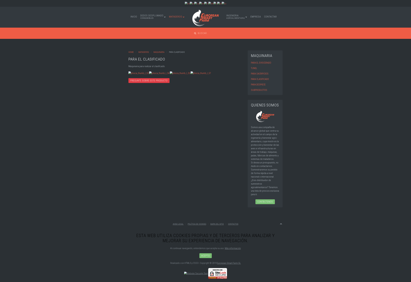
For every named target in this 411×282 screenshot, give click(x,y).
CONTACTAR (270, 16)
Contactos (233, 224)
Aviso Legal (178, 224)
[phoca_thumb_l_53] (138, 73)
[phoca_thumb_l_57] (201, 73)
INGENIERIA (235, 16)
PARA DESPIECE (258, 84)
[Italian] (215, 3)
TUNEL (254, 68)
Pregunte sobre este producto (149, 80)
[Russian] (224, 3)
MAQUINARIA (158, 52)
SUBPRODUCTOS (259, 90)
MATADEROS (175, 16)
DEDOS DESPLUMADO (151, 16)
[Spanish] (187, 3)
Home (131, 52)
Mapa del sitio (217, 224)
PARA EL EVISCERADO (261, 62)
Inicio (134, 16)
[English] (201, 3)
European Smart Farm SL (229, 263)
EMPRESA (255, 16)
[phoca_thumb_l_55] (180, 73)
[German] (211, 3)
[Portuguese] (219, 3)
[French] (206, 3)
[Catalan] (196, 3)
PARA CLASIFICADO (260, 79)
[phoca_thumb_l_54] (159, 73)
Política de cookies (197, 224)
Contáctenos (265, 201)
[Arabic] (192, 3)
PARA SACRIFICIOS (259, 73)
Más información (233, 248)
